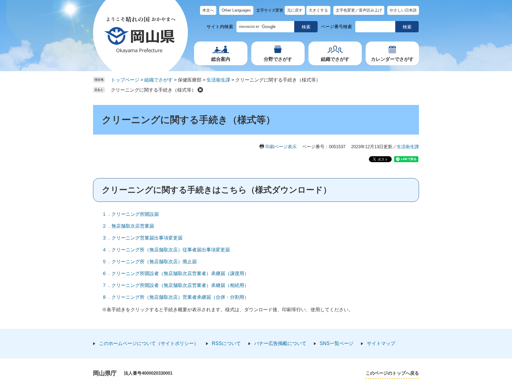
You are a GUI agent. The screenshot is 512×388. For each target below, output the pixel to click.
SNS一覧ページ (336, 343)
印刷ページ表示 (281, 146)
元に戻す (295, 10)
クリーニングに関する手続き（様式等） (153, 89)
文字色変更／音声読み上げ (359, 10)
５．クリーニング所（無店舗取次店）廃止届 (149, 261)
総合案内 (220, 59)
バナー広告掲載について (280, 343)
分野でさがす (278, 59)
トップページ (125, 79)
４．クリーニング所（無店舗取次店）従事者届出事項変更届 (166, 249)
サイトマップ (381, 343)
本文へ (208, 10)
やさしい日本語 (403, 10)
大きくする (318, 10)
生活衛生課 (218, 79)
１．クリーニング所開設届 (130, 214)
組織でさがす (335, 59)
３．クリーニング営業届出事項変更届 (142, 237)
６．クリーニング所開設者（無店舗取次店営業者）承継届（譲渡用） (175, 273)
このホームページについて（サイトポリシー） (149, 343)
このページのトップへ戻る (392, 373)
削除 (200, 89)
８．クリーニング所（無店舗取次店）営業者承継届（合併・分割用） (175, 297)
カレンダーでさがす (392, 59)
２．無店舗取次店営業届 (128, 226)
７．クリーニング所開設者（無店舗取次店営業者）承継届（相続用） (175, 285)
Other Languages (236, 10)
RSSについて (226, 343)
